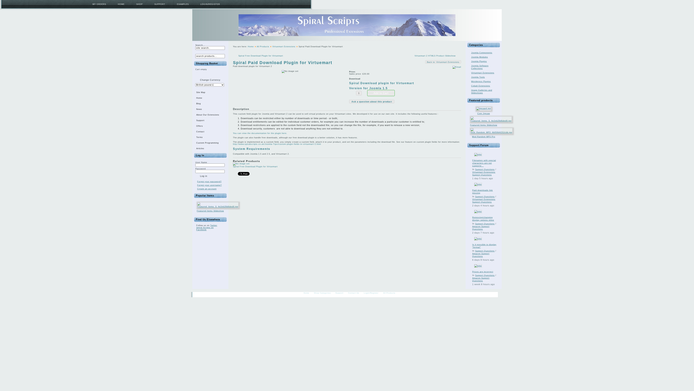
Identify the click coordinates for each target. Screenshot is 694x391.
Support (159, 4)
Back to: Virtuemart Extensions (443, 62)
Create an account (207, 189)
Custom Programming (207, 143)
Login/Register (210, 4)
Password (200, 169)
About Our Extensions (207, 115)
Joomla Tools (478, 77)
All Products (263, 46)
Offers (199, 126)
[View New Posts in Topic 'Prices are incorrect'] (478, 266)
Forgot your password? (209, 181)
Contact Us (353, 293)
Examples (183, 4)
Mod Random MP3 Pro (483, 137)
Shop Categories (322, 293)
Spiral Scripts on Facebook (205, 228)
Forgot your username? (209, 185)
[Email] (457, 67)
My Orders (99, 4)
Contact (200, 132)
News (199, 109)
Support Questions (485, 169)
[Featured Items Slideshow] (217, 206)
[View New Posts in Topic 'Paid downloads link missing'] (478, 184)
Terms (199, 137)
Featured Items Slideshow (210, 211)
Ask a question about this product (372, 101)
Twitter (213, 225)
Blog (198, 103)
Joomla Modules (479, 57)
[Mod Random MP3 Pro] (491, 132)
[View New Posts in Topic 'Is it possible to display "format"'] (478, 238)
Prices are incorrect (482, 272)
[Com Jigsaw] (483, 108)
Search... (200, 45)
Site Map (200, 92)
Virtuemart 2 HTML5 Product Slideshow (435, 56)
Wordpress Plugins (481, 81)
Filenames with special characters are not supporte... (484, 163)
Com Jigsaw (483, 113)
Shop (139, 4)
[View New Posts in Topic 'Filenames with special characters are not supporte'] (478, 154)
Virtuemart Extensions (283, 46)
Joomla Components (481, 53)
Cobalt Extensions (480, 86)
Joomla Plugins (479, 61)
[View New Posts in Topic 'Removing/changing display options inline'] (478, 211)
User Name (201, 162)
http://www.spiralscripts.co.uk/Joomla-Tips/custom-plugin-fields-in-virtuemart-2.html (277, 144)
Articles (200, 148)
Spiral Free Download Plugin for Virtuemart (260, 56)
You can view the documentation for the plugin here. (260, 133)
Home (121, 4)
